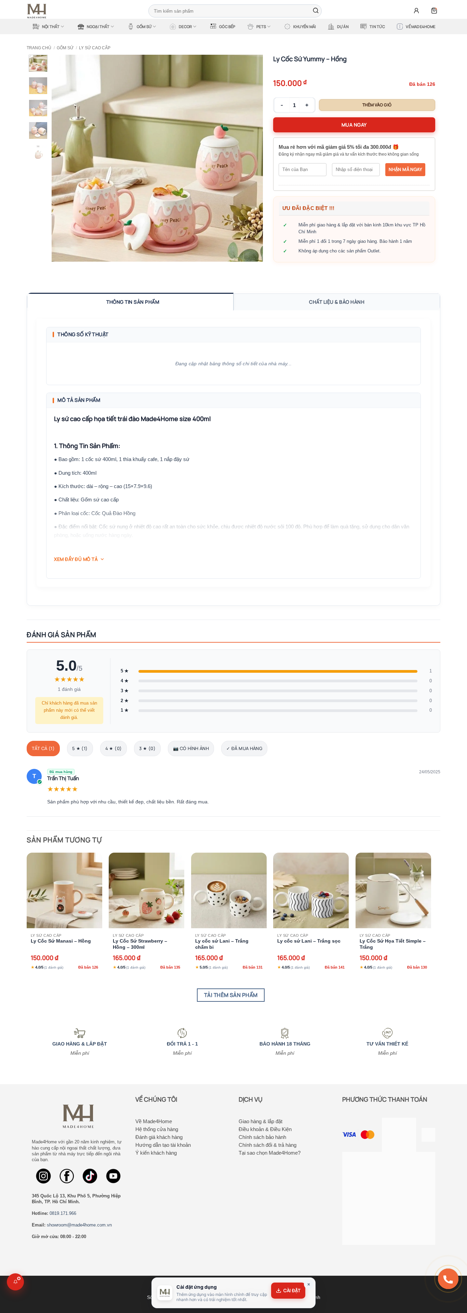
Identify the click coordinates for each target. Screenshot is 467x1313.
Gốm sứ (65, 47)
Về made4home (420, 26)
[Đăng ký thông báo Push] (15, 1281)
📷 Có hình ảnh (191, 748)
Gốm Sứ (144, 26)
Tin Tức (377, 26)
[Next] (250, 158)
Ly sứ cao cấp (94, 47)
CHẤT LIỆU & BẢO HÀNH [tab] (336, 302)
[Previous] (64, 158)
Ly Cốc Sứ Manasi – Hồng (61, 941)
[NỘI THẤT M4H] (39, 11)
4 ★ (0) (113, 748)
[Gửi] (315, 10)
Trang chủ (39, 47)
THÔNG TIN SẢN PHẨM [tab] (132, 302)
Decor (185, 26)
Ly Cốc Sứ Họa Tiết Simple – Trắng (393, 944)
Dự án (343, 26)
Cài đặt (292, 1290)
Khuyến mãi (304, 26)
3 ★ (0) (147, 748)
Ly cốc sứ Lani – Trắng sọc (309, 941)
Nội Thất (50, 26)
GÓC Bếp (227, 26)
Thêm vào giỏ (377, 105)
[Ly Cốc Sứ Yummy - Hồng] (157, 158)
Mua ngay (354, 124)
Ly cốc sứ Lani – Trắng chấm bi (222, 944)
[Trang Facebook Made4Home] (43, 1176)
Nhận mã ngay (405, 169)
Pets (261, 26)
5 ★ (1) (80, 748)
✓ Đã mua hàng (244, 748)
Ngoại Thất (98, 26)
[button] (416, 11)
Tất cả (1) (43, 748)
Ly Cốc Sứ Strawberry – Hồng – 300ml (140, 944)
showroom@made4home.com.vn (79, 1224)
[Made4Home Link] (38, 63)
